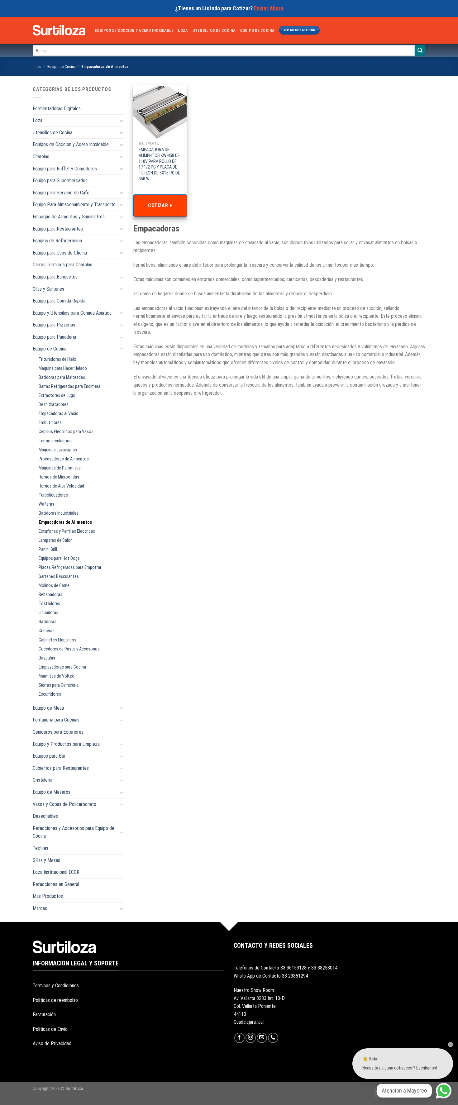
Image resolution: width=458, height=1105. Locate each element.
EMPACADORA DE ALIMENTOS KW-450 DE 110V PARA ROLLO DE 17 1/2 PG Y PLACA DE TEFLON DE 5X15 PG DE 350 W (159, 164)
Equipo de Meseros (51, 792)
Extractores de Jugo (57, 395)
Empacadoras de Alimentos (65, 522)
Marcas (40, 908)
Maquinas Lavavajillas (58, 450)
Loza (183, 30)
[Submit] (420, 50)
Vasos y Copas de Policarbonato (64, 804)
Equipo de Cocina (257, 30)
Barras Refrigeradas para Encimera (69, 386)
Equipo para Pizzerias (54, 325)
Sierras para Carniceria (59, 685)
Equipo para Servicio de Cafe (61, 193)
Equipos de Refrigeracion (57, 241)
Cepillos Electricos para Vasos (66, 431)
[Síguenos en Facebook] (239, 1038)
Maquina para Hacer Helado (63, 368)
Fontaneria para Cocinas (56, 720)
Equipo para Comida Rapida (59, 301)
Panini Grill (48, 549)
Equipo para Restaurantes (58, 229)
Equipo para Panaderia (54, 337)
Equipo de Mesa (48, 708)
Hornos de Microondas (59, 477)
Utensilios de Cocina (214, 30)
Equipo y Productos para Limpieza (66, 744)
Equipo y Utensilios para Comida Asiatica (72, 313)
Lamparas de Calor (55, 540)
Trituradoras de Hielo (57, 359)
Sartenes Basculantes (59, 576)
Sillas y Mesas (46, 860)
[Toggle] (121, 120)
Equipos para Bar (49, 756)
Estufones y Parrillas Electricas (67, 531)
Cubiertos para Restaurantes (61, 768)
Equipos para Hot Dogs (59, 558)
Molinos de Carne (54, 585)
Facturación (44, 1014)
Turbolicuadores (53, 495)
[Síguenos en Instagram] (251, 1038)
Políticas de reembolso (55, 1000)
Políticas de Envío (50, 1029)
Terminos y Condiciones (56, 985)
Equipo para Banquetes (55, 277)
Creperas (47, 630)
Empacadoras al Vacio (59, 413)
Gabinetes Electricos (57, 640)
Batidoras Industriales (59, 513)
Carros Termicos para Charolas (62, 265)
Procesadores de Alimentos (64, 459)
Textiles (40, 848)
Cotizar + (160, 205)
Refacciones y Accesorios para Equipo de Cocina (73, 832)
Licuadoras (48, 612)
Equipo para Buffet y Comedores (65, 169)
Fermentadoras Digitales (57, 109)
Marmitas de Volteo (56, 676)
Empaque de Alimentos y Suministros (69, 217)
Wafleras (46, 504)
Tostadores (49, 603)
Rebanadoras (50, 594)
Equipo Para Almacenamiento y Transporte (74, 204)
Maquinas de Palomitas (60, 468)
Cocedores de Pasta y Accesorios (69, 649)
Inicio (37, 66)
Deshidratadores (54, 404)
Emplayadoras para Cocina (62, 667)
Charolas (41, 157)
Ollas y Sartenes (48, 289)
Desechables (45, 816)
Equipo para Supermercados (60, 180)
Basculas (47, 658)
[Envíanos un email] (262, 1038)
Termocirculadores (56, 441)
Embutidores (50, 422)
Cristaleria (42, 780)
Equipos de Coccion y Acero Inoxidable (134, 30)
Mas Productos (48, 896)
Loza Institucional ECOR (56, 872)
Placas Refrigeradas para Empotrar (70, 567)
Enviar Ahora (268, 8)
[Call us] (273, 1038)
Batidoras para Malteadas (62, 377)
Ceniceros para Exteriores (58, 732)
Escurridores (50, 694)
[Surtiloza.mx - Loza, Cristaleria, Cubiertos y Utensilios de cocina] (59, 30)
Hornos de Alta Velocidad (61, 486)
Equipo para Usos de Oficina (60, 253)
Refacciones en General (56, 884)
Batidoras (47, 621)
